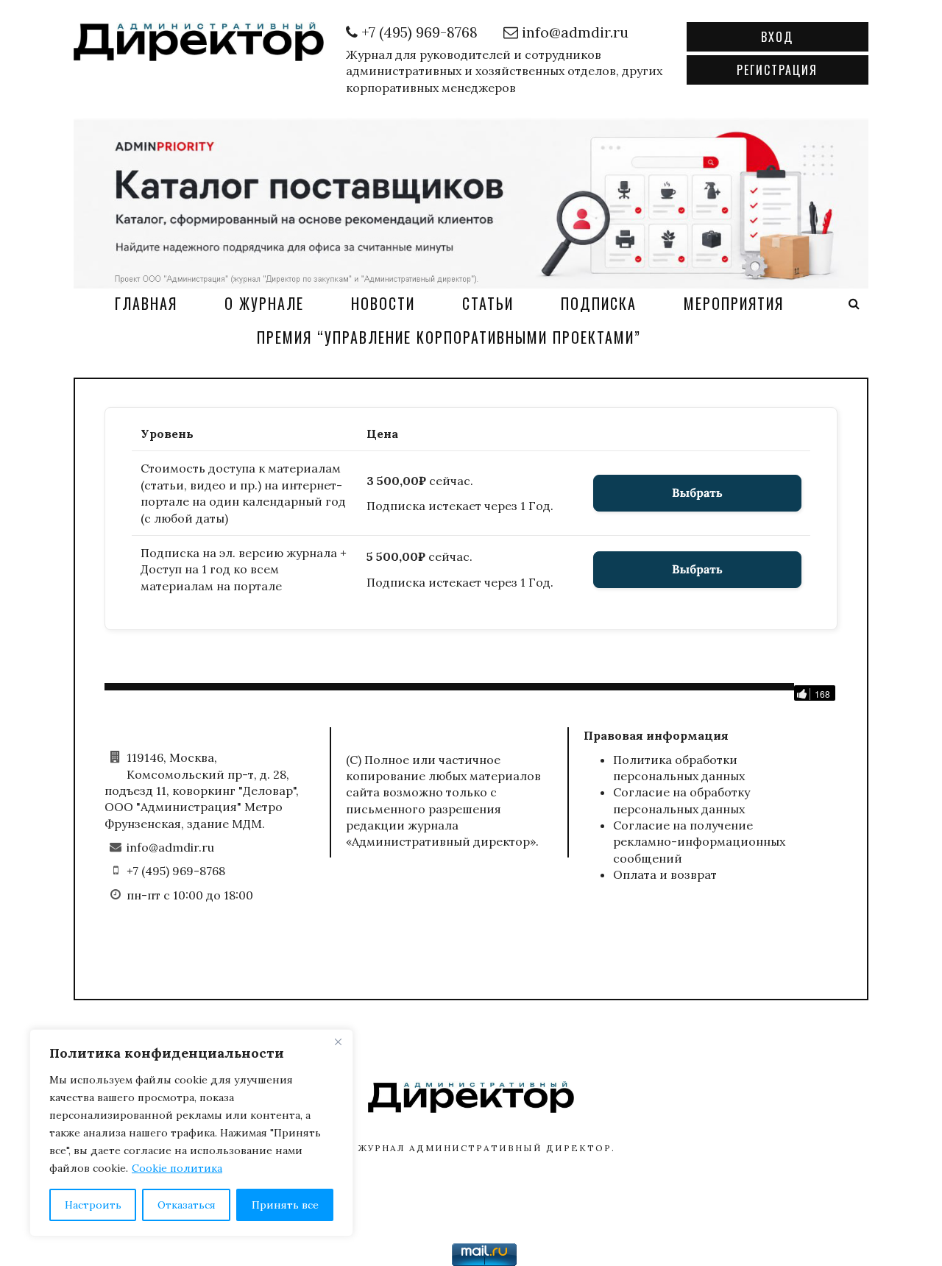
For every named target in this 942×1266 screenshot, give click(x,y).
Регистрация (777, 70)
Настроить (93, 1205)
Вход (777, 37)
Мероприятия (734, 303)
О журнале (264, 303)
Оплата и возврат (665, 874)
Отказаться (186, 1205)
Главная (146, 303)
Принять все (285, 1205)
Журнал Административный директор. (486, 1147)
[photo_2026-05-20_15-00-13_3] (471, 201)
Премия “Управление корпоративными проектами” (449, 337)
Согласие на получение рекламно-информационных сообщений (699, 842)
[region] (191, 1133)
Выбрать (697, 493)
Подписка (599, 303)
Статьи (488, 303)
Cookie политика (177, 1168)
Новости (383, 303)
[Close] (338, 1041)
